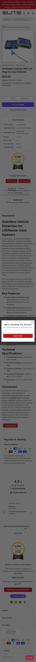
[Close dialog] (32, 322)
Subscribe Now (18, 336)
